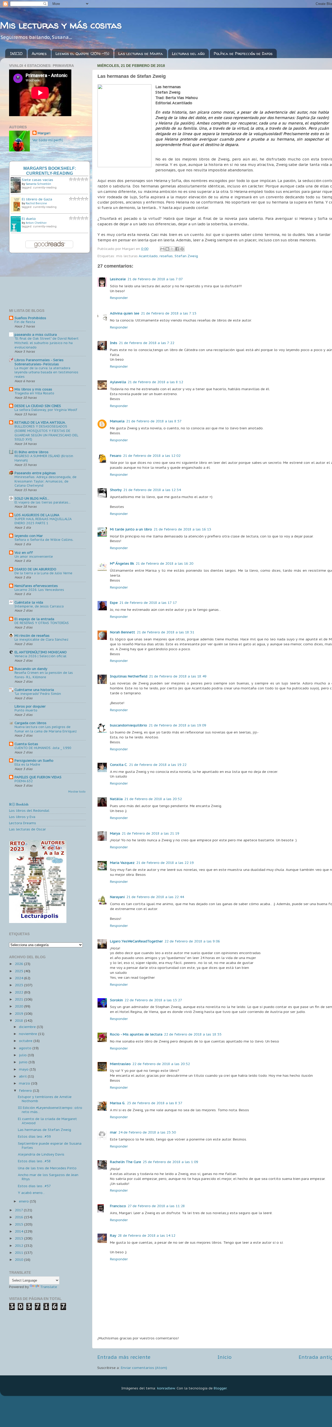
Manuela (117, 421)
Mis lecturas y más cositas (61, 25)
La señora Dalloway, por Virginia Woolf (46, 410)
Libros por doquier (30, 706)
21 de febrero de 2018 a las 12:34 (152, 489)
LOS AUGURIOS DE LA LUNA (37, 515)
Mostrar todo (77, 791)
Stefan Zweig (186, 256)
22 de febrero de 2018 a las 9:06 (192, 941)
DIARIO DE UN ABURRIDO (35, 569)
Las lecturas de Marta (140, 53)
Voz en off (24, 552)
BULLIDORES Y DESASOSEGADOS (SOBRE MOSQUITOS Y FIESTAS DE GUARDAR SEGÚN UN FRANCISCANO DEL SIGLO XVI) (46, 433)
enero (24, 1201)
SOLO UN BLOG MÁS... (32, 498)
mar (113, 1132)
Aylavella (118, 382)
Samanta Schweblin (38, 184)
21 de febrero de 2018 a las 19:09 (177, 725)
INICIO (16, 53)
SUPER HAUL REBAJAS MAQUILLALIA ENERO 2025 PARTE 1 (43, 521)
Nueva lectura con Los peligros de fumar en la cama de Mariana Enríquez (46, 729)
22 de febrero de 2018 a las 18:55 (193, 1034)
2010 (19, 1259)
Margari (44, 133)
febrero (26, 1090)
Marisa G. (117, 1103)
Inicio (225, 1357)
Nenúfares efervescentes (36, 585)
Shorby (116, 489)
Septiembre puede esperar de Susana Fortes (49, 1145)
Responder (119, 297)
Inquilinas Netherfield (128, 676)
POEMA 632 (24, 781)
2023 (19, 985)
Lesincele (118, 279)
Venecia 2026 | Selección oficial (40, 656)
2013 (19, 1238)
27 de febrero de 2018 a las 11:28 (156, 1206)
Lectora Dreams (22, 823)
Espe (114, 602)
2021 (19, 999)
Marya (115, 833)
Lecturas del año (188, 53)
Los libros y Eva (22, 816)
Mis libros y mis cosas (33, 389)
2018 (19, 1020)
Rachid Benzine (36, 203)
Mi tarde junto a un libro (131, 529)
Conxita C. (118, 764)
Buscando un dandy (31, 668)
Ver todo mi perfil (47, 140)
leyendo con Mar (29, 535)
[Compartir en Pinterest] (182, 248)
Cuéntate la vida (29, 602)
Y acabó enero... (31, 1192)
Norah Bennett (122, 632)
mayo (24, 1069)
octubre (26, 1040)
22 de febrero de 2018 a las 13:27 (153, 1000)
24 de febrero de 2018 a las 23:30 (147, 1132)
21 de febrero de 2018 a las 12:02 (152, 455)
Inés (113, 342)
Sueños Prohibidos (30, 318)
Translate (48, 1286)
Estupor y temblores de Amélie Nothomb (45, 1098)
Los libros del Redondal (29, 810)
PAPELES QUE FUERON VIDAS (38, 777)
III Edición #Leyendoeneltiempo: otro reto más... (50, 1109)
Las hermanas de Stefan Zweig (44, 1129)
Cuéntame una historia (34, 689)
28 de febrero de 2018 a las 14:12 (146, 1235)
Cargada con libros (30, 723)
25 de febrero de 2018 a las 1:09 (170, 1161)
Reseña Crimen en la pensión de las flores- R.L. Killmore (44, 674)
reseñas (166, 256)
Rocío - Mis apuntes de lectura (136, 1034)
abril (23, 1076)
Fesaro (115, 455)
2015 (19, 1224)
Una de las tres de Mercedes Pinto (47, 1168)
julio (23, 1055)
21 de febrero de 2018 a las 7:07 (155, 279)
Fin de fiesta (25, 322)
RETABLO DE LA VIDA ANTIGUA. (40, 422)
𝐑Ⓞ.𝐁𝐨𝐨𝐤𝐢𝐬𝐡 (19, 804)
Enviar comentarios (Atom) (144, 1367)
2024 (19, 978)
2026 (19, 963)
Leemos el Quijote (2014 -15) (82, 53)
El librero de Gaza (37, 199)
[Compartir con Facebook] (177, 248)
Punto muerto (26, 710)
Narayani (117, 896)
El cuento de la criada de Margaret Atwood (47, 1120)
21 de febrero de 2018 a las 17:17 (148, 602)
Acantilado (148, 256)
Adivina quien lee (124, 313)
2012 (19, 1245)
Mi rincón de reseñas (32, 635)
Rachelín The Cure (125, 1161)
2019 (19, 1013)
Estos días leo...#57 (34, 1186)
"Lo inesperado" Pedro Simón (38, 693)
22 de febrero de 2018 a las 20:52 (161, 1063)
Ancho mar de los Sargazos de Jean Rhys (48, 1176)
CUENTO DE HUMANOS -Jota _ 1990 (43, 748)
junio (24, 1062)
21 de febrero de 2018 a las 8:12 (155, 382)
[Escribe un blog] (167, 248)
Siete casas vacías (37, 179)
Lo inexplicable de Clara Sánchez (41, 639)
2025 (19, 971)
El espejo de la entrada (34, 619)
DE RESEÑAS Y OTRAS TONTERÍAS (42, 623)
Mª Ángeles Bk (122, 563)
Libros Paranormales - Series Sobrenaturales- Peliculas (39, 362)
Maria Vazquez (122, 862)
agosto (25, 1048)
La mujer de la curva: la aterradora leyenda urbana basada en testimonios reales (46, 372)
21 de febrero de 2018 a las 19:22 (157, 764)
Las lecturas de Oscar (27, 829)
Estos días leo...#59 (34, 1136)
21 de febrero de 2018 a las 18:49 (177, 676)
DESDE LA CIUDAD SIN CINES (38, 405)
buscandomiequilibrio (128, 725)
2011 (19, 1252)
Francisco (118, 1206)
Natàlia (116, 798)
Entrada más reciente (123, 1357)
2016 (19, 1217)
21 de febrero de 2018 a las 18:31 (165, 632)
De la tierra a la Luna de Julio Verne (43, 573)
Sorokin (116, 1000)
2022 (19, 992)
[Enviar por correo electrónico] (162, 248)
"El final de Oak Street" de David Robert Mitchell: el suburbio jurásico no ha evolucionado (47, 342)
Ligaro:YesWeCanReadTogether (136, 941)
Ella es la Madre (27, 764)
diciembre (28, 1026)
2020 (19, 1006)
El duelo (29, 218)
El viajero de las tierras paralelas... (43, 502)
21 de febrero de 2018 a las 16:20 (164, 563)
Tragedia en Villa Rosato (34, 393)
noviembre (28, 1033)
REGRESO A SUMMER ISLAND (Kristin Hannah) (44, 458)
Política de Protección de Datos (243, 53)
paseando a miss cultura (36, 334)
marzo (25, 1083)
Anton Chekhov (36, 223)
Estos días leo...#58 (34, 1161)
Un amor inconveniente (34, 556)
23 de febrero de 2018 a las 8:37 (154, 1103)
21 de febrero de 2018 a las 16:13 (182, 529)
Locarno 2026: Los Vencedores (39, 589)
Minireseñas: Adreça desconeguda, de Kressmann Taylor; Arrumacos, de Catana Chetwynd (46, 481)
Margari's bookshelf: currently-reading (49, 171)
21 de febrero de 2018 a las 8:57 (154, 421)
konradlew (166, 1388)
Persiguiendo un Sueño (34, 760)
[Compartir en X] (172, 248)
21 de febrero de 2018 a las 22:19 (165, 862)
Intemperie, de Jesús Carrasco (39, 606)
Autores (39, 53)
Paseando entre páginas (35, 473)
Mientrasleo (120, 1063)
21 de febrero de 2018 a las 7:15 (168, 313)
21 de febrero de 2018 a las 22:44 (155, 896)
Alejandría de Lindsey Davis (41, 1154)
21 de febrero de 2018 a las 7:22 (146, 342)
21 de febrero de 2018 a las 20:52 (153, 798)
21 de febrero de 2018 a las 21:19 (150, 833)
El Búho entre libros (32, 452)
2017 (19, 1210)
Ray (113, 1235)
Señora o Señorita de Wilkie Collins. (44, 539)
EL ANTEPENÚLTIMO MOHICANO (41, 652)
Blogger (220, 1388)
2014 (19, 1231)
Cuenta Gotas (26, 744)
